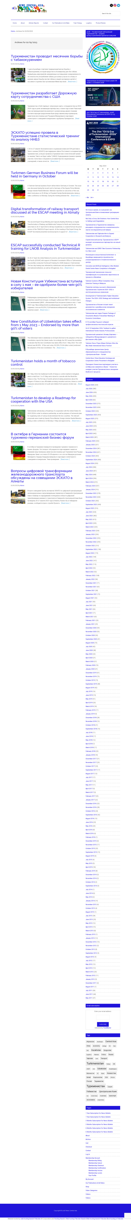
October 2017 (90, 766)
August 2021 (90, 598)
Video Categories (91, 1190)
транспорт (112, 1096)
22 (88, 186)
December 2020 (91, 628)
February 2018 (90, 751)
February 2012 (90, 975)
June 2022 (89, 560)
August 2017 (90, 774)
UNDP (88, 1069)
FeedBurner (107, 1028)
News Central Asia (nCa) (29, 8)
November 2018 (91, 721)
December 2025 (91, 403)
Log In (88, 1154)
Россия (89, 1081)
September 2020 (91, 639)
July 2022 (89, 557)
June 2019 (89, 695)
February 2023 (90, 531)
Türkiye (108, 1064)
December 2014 (91, 875)
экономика (91, 1100)
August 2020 (90, 643)
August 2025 (90, 418)
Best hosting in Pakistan (115, 1219)
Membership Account (93, 1158)
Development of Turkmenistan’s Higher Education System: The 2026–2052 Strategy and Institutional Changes (102, 298)
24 (98, 186)
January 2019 (90, 714)
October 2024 (90, 456)
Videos (88, 1194)
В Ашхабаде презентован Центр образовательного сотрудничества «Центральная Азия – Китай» (98, 352)
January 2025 (90, 445)
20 (113, 181)
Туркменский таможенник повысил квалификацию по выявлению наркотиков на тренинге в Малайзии (102, 274)
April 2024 (89, 478)
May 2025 (89, 430)
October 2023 (90, 501)
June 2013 (89, 919)
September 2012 (91, 953)
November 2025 (91, 407)
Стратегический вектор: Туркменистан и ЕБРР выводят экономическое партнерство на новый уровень (103, 242)
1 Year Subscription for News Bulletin (98, 1113)
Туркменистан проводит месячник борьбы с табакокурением (47, 58)
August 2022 (90, 553)
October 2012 (90, 949)
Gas (114, 1046)
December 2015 (91, 841)
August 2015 (90, 856)
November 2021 (91, 587)
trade (97, 1058)
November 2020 (91, 632)
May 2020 (89, 654)
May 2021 (89, 609)
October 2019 (90, 680)
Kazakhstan (96, 1050)
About (88, 1136)
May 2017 (89, 785)
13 (113, 177)
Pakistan (96, 1054)
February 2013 (90, 934)
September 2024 (91, 460)
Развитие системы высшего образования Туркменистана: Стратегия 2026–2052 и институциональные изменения (101, 289)
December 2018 (91, 718)
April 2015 (89, 867)
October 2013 (90, 908)
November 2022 (91, 542)
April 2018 (89, 744)
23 (93, 186)
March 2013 (90, 931)
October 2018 (90, 725)
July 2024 (89, 467)
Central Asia (111, 1041)
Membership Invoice (95, 1170)
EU (110, 1046)
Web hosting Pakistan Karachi (76, 1219)
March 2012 (90, 972)
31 (98, 190)
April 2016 (89, 830)
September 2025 (91, 415)
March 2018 (90, 747)
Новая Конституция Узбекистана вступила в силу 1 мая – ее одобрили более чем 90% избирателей (46, 284)
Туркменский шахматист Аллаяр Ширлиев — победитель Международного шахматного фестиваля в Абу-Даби (101, 337)
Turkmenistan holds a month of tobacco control (43, 362)
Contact (88, 1150)
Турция (110, 1086)
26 (108, 186)
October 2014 (90, 882)
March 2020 (90, 661)
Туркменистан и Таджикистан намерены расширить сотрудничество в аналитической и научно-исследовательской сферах (102, 227)
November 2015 (91, 845)
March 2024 (90, 482)
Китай (89, 1077)
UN (114, 1064)
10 (98, 177)
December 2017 (91, 759)
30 (93, 190)
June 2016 (89, 822)
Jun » (92, 197)
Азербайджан (113, 1069)
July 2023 (89, 512)
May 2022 (89, 564)
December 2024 (91, 448)
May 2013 (89, 923)
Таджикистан (98, 1081)
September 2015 (91, 852)
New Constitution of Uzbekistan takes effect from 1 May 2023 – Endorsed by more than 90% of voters (46, 324)
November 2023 (91, 497)
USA (94, 1069)
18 (103, 181)
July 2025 (89, 422)
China (88, 1046)
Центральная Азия (108, 1091)
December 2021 (91, 583)
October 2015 (90, 848)
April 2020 (89, 658)
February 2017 (90, 796)
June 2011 (89, 994)
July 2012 (89, 960)
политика (103, 1096)
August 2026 (90, 385)
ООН (106, 1077)
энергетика (101, 1100)
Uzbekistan (101, 1069)
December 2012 (91, 942)
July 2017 (89, 777)
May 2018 (89, 740)
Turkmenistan (95, 1063)
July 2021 (89, 602)
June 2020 (89, 650)
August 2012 (90, 957)
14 (118, 177)
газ (87, 1096)
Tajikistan (90, 1058)
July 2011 (89, 990)
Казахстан (111, 1073)
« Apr (87, 197)
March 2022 (90, 572)
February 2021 (90, 620)
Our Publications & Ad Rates (95, 1183)
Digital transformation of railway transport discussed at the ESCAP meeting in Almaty (45, 210)
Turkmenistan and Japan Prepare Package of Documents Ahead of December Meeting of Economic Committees (101, 315)
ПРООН (113, 1077)
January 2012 (90, 979)
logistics (89, 1054)
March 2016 (90, 833)
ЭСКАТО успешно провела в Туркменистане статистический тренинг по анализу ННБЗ (45, 135)
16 (93, 181)
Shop (87, 1187)
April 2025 (89, 433)
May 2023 (89, 519)
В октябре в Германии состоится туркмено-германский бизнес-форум (42, 435)
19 (108, 181)
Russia (111, 1054)
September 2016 (91, 815)
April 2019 (89, 703)
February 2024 (90, 486)
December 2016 (91, 803)
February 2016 (90, 837)
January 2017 (90, 800)
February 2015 (90, 871)
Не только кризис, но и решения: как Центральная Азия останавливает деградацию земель (102, 212)
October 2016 (90, 811)
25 (103, 186)
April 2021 (89, 613)
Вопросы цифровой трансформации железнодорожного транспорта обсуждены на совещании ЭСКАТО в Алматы (42, 476)
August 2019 (90, 688)
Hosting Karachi (59, 1219)
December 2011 (91, 983)
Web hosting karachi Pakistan (96, 1219)
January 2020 (90, 669)
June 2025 (89, 426)
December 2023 (91, 493)
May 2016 (89, 826)
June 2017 (89, 781)
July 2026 (89, 389)
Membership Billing (95, 1160)
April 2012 (89, 968)
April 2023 (89, 523)
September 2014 (91, 886)
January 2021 (90, 624)
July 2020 (89, 646)
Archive (88, 1139)
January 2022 (90, 579)
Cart (87, 1143)
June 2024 (89, 471)
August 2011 (90, 987)
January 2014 (90, 901)
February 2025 (90, 441)
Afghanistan (90, 1041)
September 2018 (91, 729)
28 (118, 186)
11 (103, 177)
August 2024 (90, 463)
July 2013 (89, 916)
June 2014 (89, 893)
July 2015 (89, 860)
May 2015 (89, 863)
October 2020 (90, 635)
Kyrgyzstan (107, 1050)
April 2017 (89, 789)
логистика (94, 1096)
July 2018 (89, 732)
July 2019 (89, 691)
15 (88, 181)
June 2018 (89, 736)
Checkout (89, 1147)
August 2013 (90, 912)
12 (108, 177)
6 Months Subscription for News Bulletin (99, 1128)
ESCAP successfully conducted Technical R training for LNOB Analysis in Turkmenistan (45, 246)
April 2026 (89, 400)
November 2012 (91, 946)
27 (113, 186)
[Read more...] (72, 82)
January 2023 (90, 534)
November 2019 (91, 676)
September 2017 (91, 770)
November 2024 (91, 452)
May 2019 (89, 699)
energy (104, 1046)
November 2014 (91, 878)
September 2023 (91, 504)
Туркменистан (96, 1086)
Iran (88, 1050)
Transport (104, 1058)
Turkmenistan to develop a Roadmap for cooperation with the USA (43, 399)
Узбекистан (91, 1091)
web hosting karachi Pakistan (30, 1219)
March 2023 (90, 527)
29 (88, 190)
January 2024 (90, 489)
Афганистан (90, 1073)
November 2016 (91, 807)
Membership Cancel (95, 1163)
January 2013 (90, 938)
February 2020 (90, 665)
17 (98, 181)
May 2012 (89, 964)
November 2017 (91, 762)
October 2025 (90, 411)
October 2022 (90, 546)
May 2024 (89, 475)
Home (13, 31)
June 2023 (89, 516)
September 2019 (91, 684)
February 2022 (90, 575)
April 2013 (89, 927)
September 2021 (91, 594)
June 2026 (89, 392)
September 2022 (91, 549)
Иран (102, 1073)
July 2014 (89, 889)
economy (96, 1046)
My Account (90, 1179)
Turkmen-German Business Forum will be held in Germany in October (44, 174)
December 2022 (91, 538)
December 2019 (91, 673)
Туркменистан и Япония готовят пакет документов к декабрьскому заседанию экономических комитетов (100, 307)
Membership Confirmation (97, 1168)
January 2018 (90, 755)
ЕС (97, 1073)
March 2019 (90, 706)
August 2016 (90, 818)
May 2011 (89, 998)
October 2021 (90, 590)
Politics (104, 1054)
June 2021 (89, 605)
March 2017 (90, 792)
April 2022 (89, 568)
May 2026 (89, 396)
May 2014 (89, 897)
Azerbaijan (100, 1041)
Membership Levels (95, 1173)
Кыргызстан (97, 1077)
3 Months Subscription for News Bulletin (99, 1121)
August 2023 (90, 508)
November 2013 (91, 904)
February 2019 (90, 710)
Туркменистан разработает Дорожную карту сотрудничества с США (44, 95)
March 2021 (90, 617)
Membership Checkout (96, 1165)
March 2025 (90, 437)
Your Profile (92, 1175)
